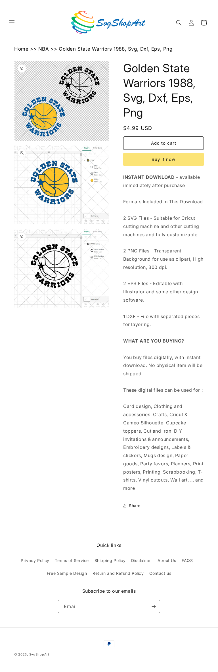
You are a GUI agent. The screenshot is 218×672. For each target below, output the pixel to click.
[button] (12, 22)
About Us (167, 560)
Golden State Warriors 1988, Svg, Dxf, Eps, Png (116, 49)
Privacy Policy (35, 560)
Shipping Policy (110, 560)
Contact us (160, 573)
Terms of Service (72, 560)
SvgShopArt (39, 654)
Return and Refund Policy (118, 573)
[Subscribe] (153, 606)
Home (21, 49)
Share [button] (135, 505)
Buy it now (163, 159)
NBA (43, 49)
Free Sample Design (67, 573)
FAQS (187, 560)
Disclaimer (141, 560)
